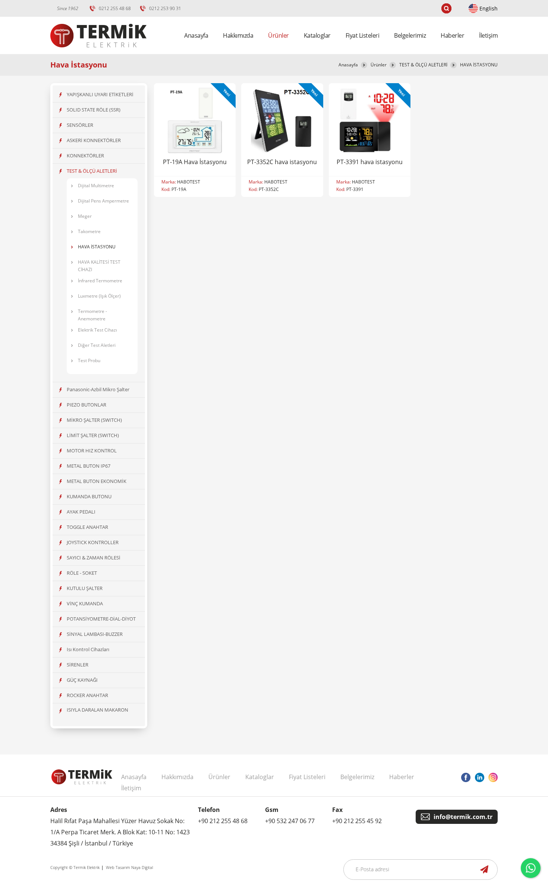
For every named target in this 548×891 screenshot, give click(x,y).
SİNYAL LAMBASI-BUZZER (95, 634)
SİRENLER (77, 664)
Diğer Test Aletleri (97, 345)
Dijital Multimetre (96, 185)
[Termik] (98, 52)
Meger (85, 216)
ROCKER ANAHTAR (87, 695)
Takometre (89, 231)
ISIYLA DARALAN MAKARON (97, 709)
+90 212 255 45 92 (357, 821)
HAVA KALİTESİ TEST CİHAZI (99, 266)
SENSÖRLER (80, 125)
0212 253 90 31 (165, 8)
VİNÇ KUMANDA (85, 603)
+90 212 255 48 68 (223, 821)
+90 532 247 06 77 (290, 821)
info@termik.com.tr (463, 817)
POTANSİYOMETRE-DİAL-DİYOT (101, 618)
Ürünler (379, 65)
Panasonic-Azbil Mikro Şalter (98, 389)
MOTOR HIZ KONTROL (92, 450)
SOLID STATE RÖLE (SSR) (93, 109)
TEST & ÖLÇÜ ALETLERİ (423, 65)
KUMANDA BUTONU (89, 496)
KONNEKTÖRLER (85, 155)
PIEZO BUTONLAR (86, 404)
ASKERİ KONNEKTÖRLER (94, 140)
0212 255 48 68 (115, 8)
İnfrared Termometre (100, 280)
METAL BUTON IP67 (88, 465)
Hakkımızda (238, 35)
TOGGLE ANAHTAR (87, 527)
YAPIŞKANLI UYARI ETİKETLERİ (100, 94)
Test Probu (89, 360)
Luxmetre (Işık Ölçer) (99, 296)
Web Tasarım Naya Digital (129, 867)
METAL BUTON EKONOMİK (96, 481)
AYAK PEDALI (81, 511)
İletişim (488, 35)
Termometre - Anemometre (92, 315)
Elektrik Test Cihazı (97, 330)
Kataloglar (317, 35)
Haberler (452, 35)
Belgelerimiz (410, 35)
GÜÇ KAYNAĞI (82, 680)
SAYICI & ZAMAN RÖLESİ (93, 557)
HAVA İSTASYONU (479, 65)
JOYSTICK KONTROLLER (93, 542)
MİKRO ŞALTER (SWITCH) (94, 420)
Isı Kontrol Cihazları (88, 649)
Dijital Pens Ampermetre (103, 201)
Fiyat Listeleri (362, 35)
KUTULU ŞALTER (85, 588)
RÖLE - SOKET (82, 573)
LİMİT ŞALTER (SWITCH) (93, 435)
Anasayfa (196, 35)
